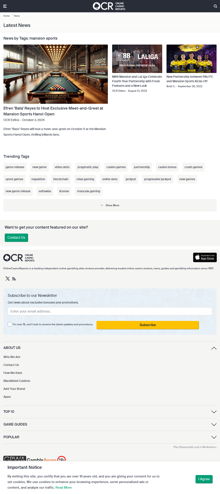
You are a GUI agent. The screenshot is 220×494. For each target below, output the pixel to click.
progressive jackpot (157, 179)
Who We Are (11, 357)
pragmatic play (88, 167)
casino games (116, 167)
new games (187, 179)
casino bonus (167, 167)
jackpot (131, 179)
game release (15, 167)
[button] (110, 205)
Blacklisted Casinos (16, 381)
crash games (193, 167)
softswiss (45, 191)
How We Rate (12, 373)
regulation (38, 179)
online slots (110, 179)
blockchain (60, 179)
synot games (14, 179)
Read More (63, 487)
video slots (62, 167)
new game (39, 167)
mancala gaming (88, 191)
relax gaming (85, 179)
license (64, 191)
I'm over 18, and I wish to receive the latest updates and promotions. (53, 324)
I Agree (204, 479)
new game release (18, 191)
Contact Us (16, 237)
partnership (142, 167)
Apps (7, 397)
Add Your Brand (14, 389)
